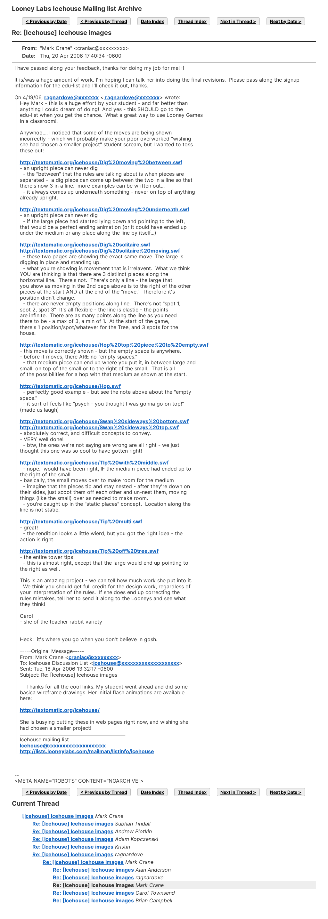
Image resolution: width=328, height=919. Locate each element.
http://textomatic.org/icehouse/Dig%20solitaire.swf (85, 244)
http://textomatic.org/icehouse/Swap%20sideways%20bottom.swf (104, 421)
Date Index (152, 21)
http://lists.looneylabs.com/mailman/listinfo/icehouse (87, 751)
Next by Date (283, 21)
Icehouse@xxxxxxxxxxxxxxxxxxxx (63, 745)
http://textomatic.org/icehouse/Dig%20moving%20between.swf (101, 162)
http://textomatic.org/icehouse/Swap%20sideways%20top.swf (99, 427)
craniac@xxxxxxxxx (93, 657)
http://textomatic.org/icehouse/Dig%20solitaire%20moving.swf (100, 250)
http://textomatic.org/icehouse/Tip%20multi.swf (81, 521)
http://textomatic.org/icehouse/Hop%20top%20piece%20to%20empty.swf (114, 345)
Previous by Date (48, 21)
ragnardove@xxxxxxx (71, 97)
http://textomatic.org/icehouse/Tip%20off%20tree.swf (89, 551)
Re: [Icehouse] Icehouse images (72, 823)
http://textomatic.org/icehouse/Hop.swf (70, 386)
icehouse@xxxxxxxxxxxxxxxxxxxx (136, 663)
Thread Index (192, 21)
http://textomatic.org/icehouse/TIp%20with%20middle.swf (94, 462)
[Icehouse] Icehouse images (58, 816)
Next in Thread (236, 21)
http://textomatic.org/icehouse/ (60, 710)
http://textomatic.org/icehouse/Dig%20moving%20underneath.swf (104, 209)
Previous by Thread (106, 21)
